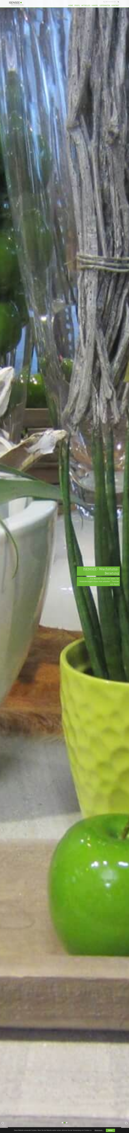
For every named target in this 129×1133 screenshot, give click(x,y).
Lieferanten (105, 5)
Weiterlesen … (99, 1130)
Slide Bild (62, 1122)
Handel (95, 5)
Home (70, 5)
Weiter (110, 1130)
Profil (77, 5)
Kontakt (115, 5)
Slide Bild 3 (66, 1122)
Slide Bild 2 (64, 1122)
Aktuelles (85, 5)
